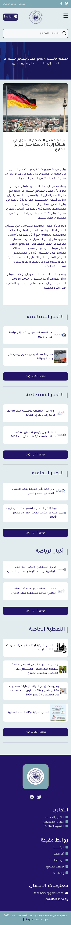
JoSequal (28, 920)
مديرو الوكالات (9, 4)
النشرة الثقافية (54, 826)
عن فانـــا (59, 860)
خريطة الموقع (55, 867)
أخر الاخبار (58, 854)
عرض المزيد (38, 376)
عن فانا (22, 4)
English (8, 17)
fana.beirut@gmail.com (48, 893)
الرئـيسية (58, 847)
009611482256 (54, 899)
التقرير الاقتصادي (53, 822)
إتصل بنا (58, 873)
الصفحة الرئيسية (58, 59)
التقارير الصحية (54, 817)
